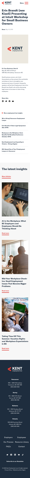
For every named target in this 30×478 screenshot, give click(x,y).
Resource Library (21, 442)
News (3, 29)
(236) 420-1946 (15, 413)
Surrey (15, 392)
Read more (5, 233)
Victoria (15, 419)
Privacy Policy (8, 470)
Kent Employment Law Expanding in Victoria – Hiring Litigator (13, 143)
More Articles (6, 176)
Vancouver (15, 379)
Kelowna (15, 406)
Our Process (8, 442)
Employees (21, 437)
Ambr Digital (22, 470)
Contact (21, 446)
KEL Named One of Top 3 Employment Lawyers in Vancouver (13, 150)
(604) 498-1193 (15, 400)
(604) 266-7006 (15, 387)
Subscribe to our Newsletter (15, 461)
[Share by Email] (13, 101)
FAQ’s (8, 446)
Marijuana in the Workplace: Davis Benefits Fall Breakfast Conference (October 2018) (12, 134)
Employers (8, 437)
